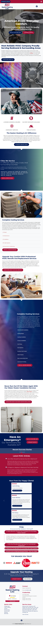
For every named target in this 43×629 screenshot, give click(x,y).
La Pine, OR (8, 174)
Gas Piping (19, 344)
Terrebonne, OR (11, 171)
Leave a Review (7, 607)
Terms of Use (6, 611)
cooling (31, 53)
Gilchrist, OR (14, 174)
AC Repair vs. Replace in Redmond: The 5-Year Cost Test (22, 467)
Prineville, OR (24, 171)
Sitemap (6, 612)
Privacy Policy (7, 609)
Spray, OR (3, 175)
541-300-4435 (28, 590)
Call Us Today (27, 578)
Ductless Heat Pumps (22, 351)
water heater (29, 391)
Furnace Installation (21, 340)
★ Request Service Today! (21, 144)
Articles (5, 608)
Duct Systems (20, 347)
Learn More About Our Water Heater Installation (18, 401)
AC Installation (6, 239)
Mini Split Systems (6, 242)
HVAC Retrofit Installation (22, 329)
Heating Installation (21, 337)
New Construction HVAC (22, 358)
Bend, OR (15, 172)
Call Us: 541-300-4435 (16, 32)
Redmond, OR (4, 171)
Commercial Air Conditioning (9, 246)
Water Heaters (20, 354)
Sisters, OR (20, 172)
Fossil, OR (3, 174)
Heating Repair (20, 333)
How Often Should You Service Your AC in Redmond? (22, 459)
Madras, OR (17, 171)
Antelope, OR (8, 175)
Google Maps (7, 606)
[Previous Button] (4, 500)
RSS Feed (6, 613)
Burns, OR (25, 172)
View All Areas (25, 614)
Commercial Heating (21, 361)
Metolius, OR (9, 172)
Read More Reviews (17, 490)
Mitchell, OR (20, 174)
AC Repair (5, 232)
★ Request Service (5, 1)
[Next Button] (39, 500)
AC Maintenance (6, 235)
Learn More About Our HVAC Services (13, 269)
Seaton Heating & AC (19, 623)
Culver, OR (3, 172)
